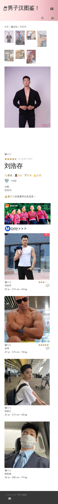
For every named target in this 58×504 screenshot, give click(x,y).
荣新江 (8, 411)
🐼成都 (14, 27)
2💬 (47, 348)
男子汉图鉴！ (24, 8)
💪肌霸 (37, 175)
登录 (12, 196)
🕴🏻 (45, 464)
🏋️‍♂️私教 (28, 175)
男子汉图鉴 (22, 495)
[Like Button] (6, 181)
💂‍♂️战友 (18, 175)
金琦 (7, 348)
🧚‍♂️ (45, 401)
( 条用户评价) (25, 159)
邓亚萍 (8, 286)
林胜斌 (8, 474)
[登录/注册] (52, 18)
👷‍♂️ (45, 338)
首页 (6, 27)
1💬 (47, 285)
